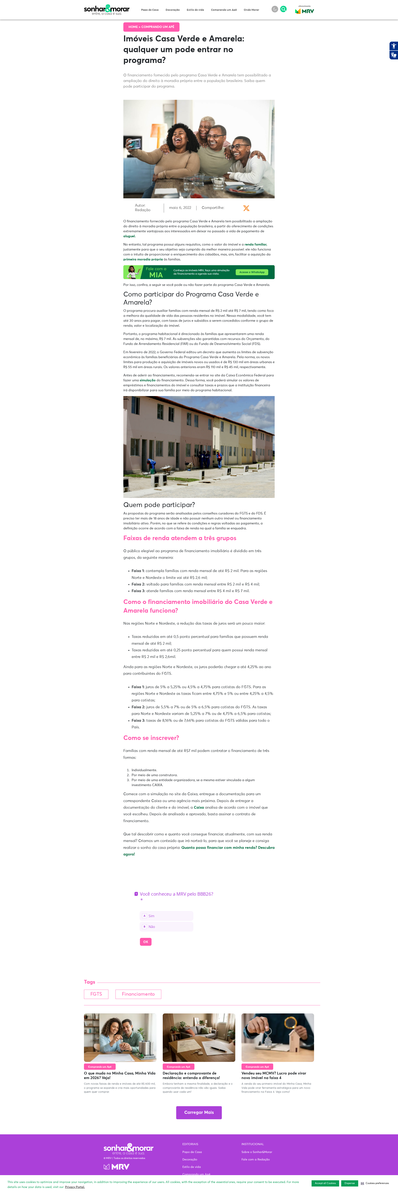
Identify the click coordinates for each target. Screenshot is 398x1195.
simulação (148, 380)
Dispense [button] (350, 1183)
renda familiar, (256, 244)
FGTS (96, 994)
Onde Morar (251, 10)
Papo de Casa (150, 10)
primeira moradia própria (143, 259)
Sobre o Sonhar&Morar (256, 1152)
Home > (135, 27)
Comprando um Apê (224, 10)
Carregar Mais (199, 1113)
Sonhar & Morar (107, 6)
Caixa (199, 808)
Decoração (173, 10)
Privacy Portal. (75, 1187)
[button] (375, 1183)
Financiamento (138, 994)
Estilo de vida (195, 10)
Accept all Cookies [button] (325, 1183)
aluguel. (129, 236)
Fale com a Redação (255, 1159)
